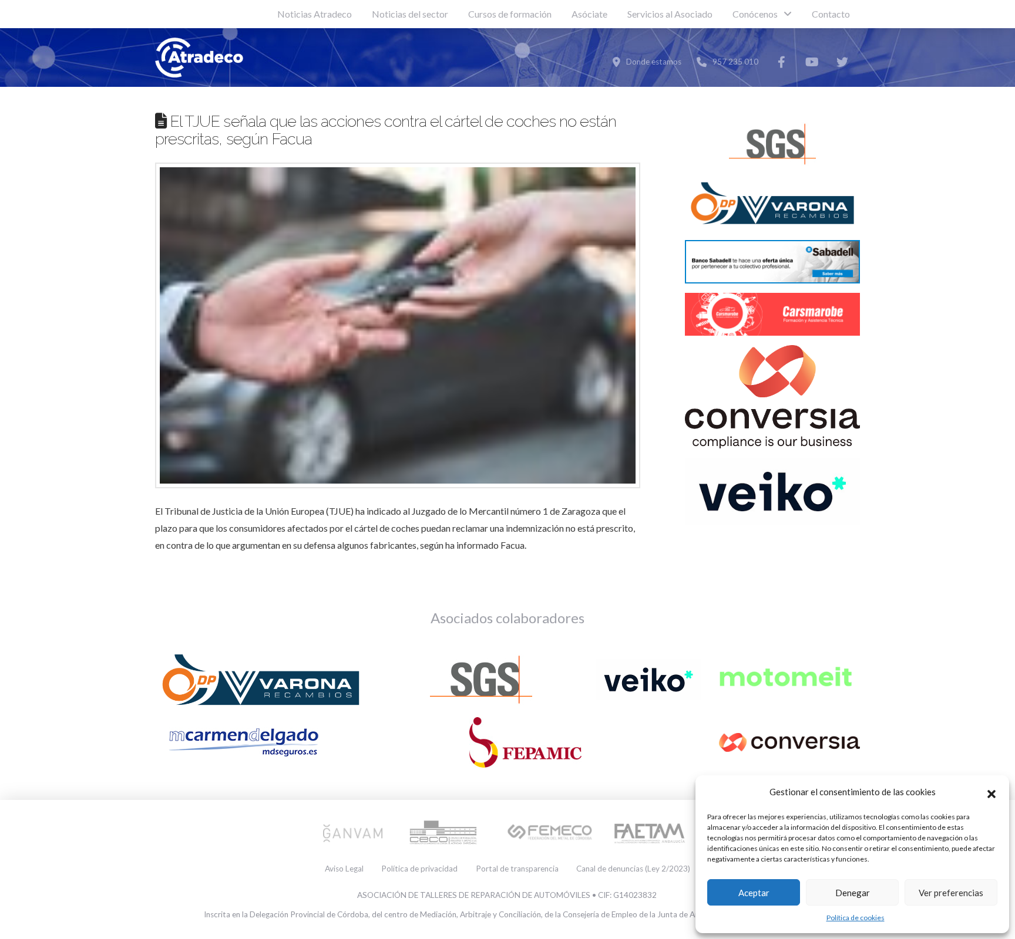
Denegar (852, 892)
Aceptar (753, 892)
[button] (991, 792)
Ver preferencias (951, 892)
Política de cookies (855, 917)
